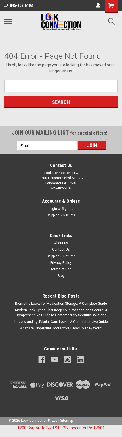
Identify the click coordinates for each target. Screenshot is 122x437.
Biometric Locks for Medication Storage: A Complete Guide (61, 304)
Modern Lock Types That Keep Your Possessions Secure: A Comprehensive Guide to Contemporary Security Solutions (61, 312)
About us (61, 243)
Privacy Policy (61, 263)
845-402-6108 (21, 5)
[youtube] (54, 359)
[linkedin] (80, 359)
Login (53, 209)
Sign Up (67, 209)
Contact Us (61, 250)
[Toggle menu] (8, 21)
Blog (61, 276)
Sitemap (66, 421)
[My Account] (98, 5)
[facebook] (41, 359)
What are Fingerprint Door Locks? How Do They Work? (61, 328)
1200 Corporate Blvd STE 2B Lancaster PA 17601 (61, 428)
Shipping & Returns (61, 215)
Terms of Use (61, 269)
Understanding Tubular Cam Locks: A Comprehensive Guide (61, 322)
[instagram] (67, 359)
